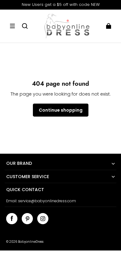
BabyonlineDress (30, 241)
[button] (12, 26)
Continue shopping (61, 110)
